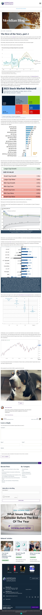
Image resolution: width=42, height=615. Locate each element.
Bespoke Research (35, 76)
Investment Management (26, 472)
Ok (21, 613)
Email (23, 442)
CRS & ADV (18, 8)
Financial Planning (25, 469)
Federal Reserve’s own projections (24, 295)
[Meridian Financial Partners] (9, 579)
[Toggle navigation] (40, 3)
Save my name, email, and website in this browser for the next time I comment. (15, 453)
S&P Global (34, 120)
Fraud (23, 470)
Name (2, 442)
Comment (3, 427)
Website (2, 448)
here (10, 242)
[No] (40, 612)
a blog (13, 37)
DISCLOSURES (23, 8)
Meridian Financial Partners (26, 473)
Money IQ (23, 475)
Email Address (5, 490)
